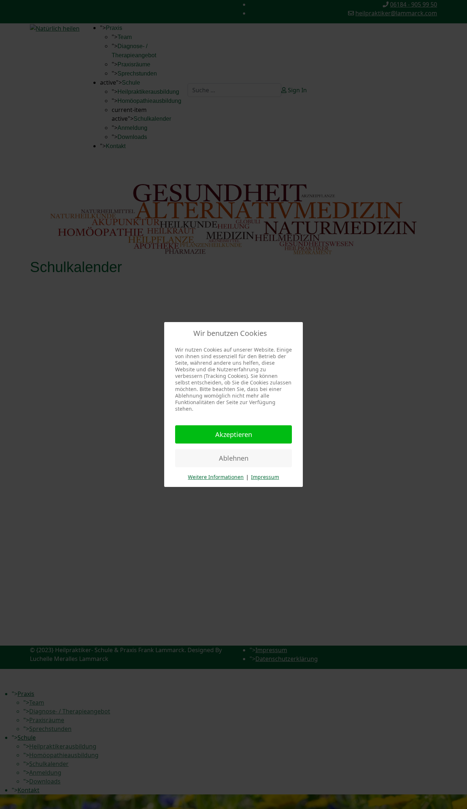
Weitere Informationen (216, 476)
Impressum (265, 476)
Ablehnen (233, 458)
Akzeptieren (233, 434)
